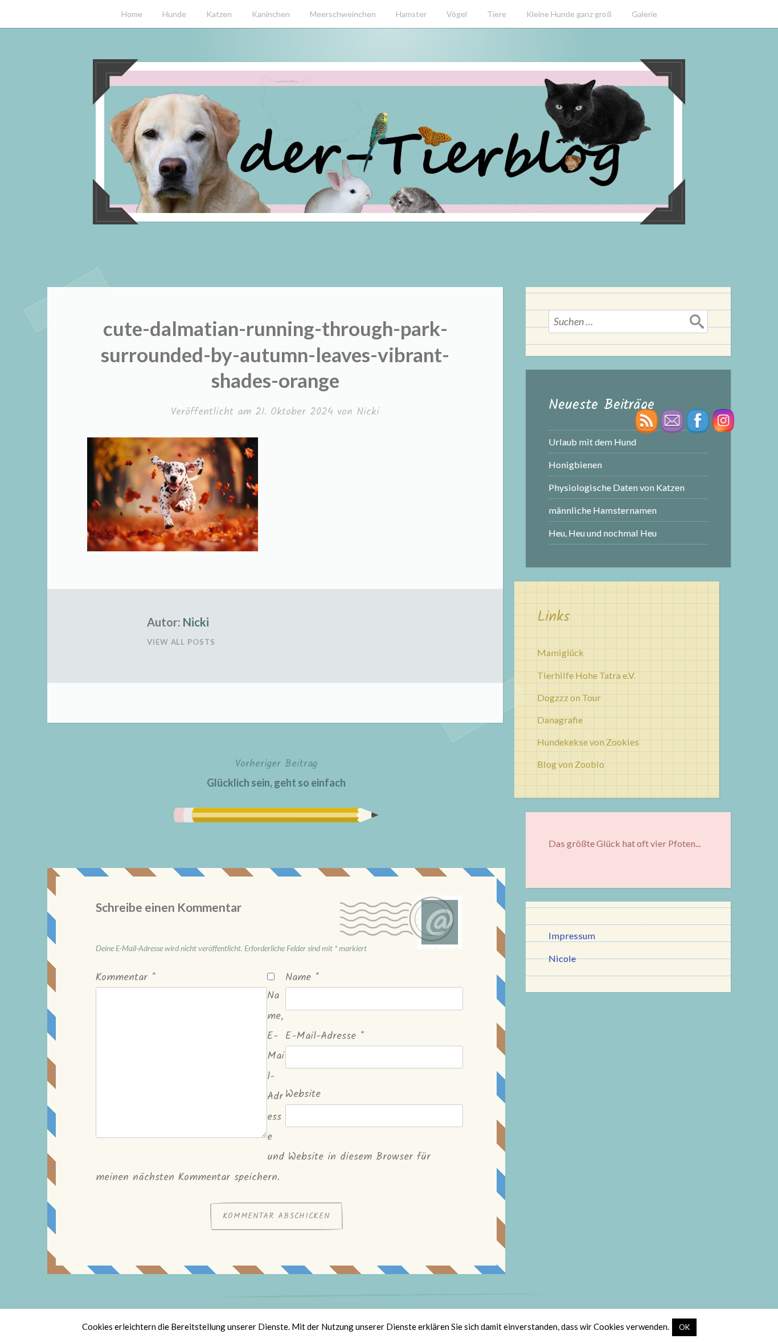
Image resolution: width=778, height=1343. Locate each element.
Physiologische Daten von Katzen (616, 487)
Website (303, 1094)
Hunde (174, 14)
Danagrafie (560, 719)
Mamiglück (560, 652)
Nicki (368, 412)
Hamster (411, 14)
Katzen (219, 14)
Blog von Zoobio (570, 764)
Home (131, 14)
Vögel (457, 14)
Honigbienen (575, 464)
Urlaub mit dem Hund (592, 441)
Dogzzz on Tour (569, 697)
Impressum (571, 935)
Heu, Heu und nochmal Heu (602, 532)
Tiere (496, 14)
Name (302, 977)
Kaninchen (271, 14)
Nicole (562, 958)
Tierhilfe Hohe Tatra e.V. (586, 675)
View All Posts (181, 641)
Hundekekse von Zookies (588, 741)
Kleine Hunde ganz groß (569, 14)
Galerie (644, 14)
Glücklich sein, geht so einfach (276, 772)
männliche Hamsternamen (602, 510)
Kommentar (125, 977)
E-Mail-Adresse (324, 1036)
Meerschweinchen (343, 14)
